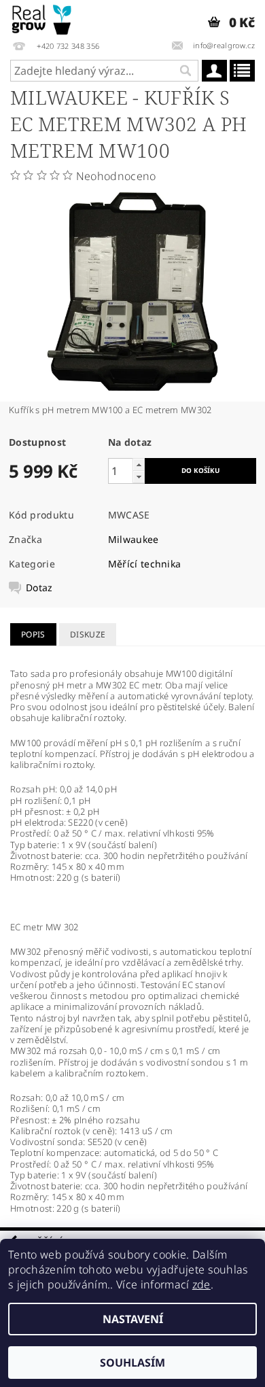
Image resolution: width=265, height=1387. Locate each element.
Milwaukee (133, 539)
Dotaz (39, 588)
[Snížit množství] (138, 476)
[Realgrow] (42, 17)
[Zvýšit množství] (138, 464)
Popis (33, 634)
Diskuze (87, 634)
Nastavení (133, 1319)
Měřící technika (144, 563)
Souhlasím (132, 1362)
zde (201, 1284)
